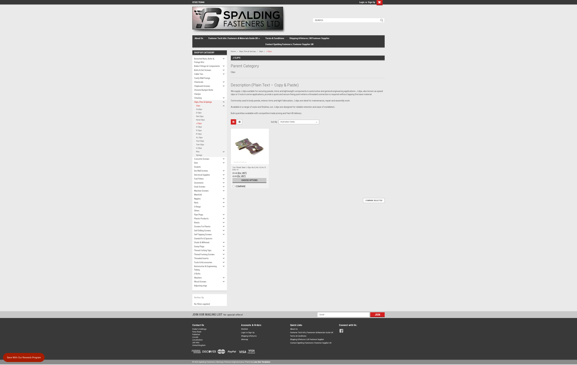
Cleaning (198, 98)
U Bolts (197, 273)
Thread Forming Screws (204, 254)
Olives (196, 210)
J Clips (199, 123)
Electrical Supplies (202, 174)
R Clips (199, 134)
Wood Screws (200, 281)
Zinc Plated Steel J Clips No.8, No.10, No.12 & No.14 (249, 168)
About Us (199, 38)
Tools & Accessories (203, 262)
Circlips (199, 109)
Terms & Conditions (274, 38)
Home (233, 51)
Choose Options (249, 180)
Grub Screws (199, 186)
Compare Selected (373, 200)
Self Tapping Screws (203, 234)
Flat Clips (199, 116)
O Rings (197, 206)
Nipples (197, 198)
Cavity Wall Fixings (202, 78)
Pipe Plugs (198, 214)
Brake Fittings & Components (207, 66)
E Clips (198, 113)
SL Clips (199, 137)
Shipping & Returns (249, 336)
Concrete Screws (201, 159)
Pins (197, 152)
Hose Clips (200, 120)
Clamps (197, 94)
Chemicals (198, 82)
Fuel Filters (199, 178)
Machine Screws (201, 190)
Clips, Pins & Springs (203, 102)
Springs (199, 155)
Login (362, 2)
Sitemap (244, 339)
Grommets (198, 182)
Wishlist (244, 329)
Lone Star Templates (261, 362)
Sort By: (274, 122)
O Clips (199, 127)
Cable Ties (198, 74)
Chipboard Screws (202, 86)
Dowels (197, 167)
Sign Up (371, 2)
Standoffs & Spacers (203, 238)
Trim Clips (200, 144)
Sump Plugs (199, 246)
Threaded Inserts (201, 258)
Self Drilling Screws (202, 230)
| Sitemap (219, 362)
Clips (198, 106)
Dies (196, 162)
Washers (198, 277)
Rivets (197, 222)
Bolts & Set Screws (202, 70)
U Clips (199, 148)
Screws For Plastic (202, 226)
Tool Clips (200, 141)
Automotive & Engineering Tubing (205, 268)
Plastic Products (201, 218)
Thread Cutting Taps (202, 250)
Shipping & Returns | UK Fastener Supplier (309, 38)
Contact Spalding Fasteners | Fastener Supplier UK (289, 44)
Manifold (198, 194)
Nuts (196, 202)
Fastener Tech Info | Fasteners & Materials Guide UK (233, 38)
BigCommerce (238, 362)
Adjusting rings (200, 285)
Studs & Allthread (201, 242)
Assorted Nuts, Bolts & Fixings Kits (204, 60)
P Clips (199, 130)
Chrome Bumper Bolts (203, 90)
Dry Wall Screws (201, 170)
